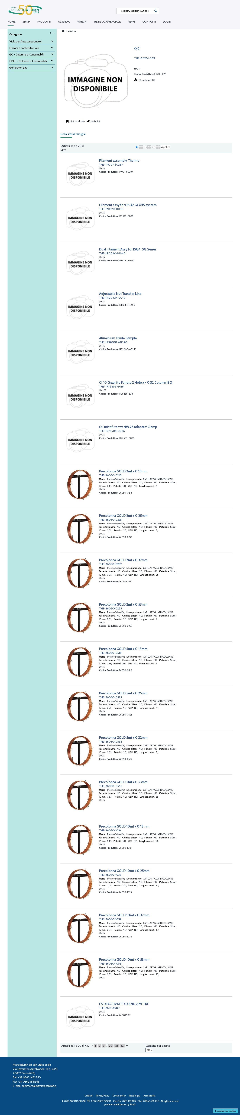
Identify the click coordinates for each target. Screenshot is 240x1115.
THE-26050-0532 (110, 741)
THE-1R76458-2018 (111, 386)
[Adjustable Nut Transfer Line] (80, 307)
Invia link (95, 121)
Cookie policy (119, 1095)
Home (11, 21)
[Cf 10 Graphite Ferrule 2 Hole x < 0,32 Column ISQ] (80, 395)
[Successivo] (126, 1045)
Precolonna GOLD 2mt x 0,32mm (123, 560)
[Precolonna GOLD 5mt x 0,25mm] (80, 706)
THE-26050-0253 (110, 608)
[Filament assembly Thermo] (80, 174)
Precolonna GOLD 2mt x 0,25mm (123, 515)
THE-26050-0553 (110, 786)
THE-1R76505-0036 (112, 431)
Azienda (64, 21)
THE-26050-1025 (110, 874)
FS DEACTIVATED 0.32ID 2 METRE (124, 1004)
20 (110, 1045)
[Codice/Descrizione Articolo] (156, 11)
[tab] (74, 135)
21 (116, 1045)
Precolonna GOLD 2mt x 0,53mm (123, 604)
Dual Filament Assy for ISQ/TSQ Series (128, 249)
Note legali (134, 1095)
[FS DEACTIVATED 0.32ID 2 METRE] (80, 1017)
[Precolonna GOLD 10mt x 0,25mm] (80, 884)
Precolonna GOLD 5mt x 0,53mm (123, 782)
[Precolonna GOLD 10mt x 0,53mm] (80, 973)
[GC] (95, 115)
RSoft (133, 1104)
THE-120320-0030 (111, 209)
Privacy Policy (102, 1095)
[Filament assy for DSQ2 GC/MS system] (80, 218)
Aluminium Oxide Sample (118, 338)
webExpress (120, 1104)
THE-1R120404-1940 (112, 253)
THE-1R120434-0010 (112, 297)
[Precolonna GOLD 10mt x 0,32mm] (80, 928)
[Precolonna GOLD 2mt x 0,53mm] (80, 617)
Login (167, 21)
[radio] (137, 147)
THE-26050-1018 (110, 830)
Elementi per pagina (157, 1045)
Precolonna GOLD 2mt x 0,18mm (123, 471)
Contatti (149, 21)
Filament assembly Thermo (119, 160)
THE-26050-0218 (110, 475)
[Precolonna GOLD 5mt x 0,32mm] (80, 751)
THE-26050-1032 (110, 919)
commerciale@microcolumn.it (39, 1086)
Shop (26, 21)
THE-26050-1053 (110, 963)
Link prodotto (77, 121)
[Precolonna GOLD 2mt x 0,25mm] (80, 529)
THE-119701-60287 (111, 164)
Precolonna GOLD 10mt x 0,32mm (124, 915)
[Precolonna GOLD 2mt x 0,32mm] (80, 573)
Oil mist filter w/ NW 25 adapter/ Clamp (128, 427)
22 (122, 1045)
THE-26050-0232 (110, 564)
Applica (165, 147)
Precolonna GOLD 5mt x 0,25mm (123, 693)
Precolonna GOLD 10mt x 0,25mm (124, 871)
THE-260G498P (109, 1008)
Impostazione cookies (225, 1111)
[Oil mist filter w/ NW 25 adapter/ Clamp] (80, 440)
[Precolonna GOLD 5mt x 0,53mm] (80, 795)
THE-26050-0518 (110, 653)
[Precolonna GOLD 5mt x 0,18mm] (80, 662)
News (131, 21)
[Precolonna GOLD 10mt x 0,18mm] (80, 839)
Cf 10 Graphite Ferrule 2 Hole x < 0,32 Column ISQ (135, 382)
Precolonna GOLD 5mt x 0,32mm (123, 737)
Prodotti (44, 21)
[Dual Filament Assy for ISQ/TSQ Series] (80, 262)
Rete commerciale (107, 21)
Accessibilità (149, 1095)
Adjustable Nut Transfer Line (120, 294)
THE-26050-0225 (110, 519)
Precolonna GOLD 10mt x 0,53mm (124, 959)
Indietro (71, 31)
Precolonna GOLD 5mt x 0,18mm (123, 649)
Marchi (82, 21)
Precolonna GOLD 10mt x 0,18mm (124, 826)
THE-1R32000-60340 (113, 342)
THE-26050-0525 (110, 697)
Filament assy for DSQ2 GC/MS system (128, 205)
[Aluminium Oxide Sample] (80, 351)
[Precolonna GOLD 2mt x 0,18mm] (80, 484)
